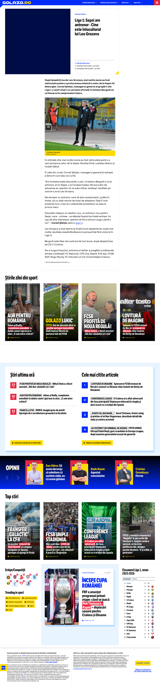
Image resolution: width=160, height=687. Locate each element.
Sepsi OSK (130, 620)
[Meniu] (157, 2)
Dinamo (129, 586)
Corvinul (130, 610)
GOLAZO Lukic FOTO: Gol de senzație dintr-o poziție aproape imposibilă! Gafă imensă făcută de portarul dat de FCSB (60, 312)
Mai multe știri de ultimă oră (28, 443)
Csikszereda (131, 637)
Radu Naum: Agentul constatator (92, 472)
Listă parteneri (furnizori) (82, 669)
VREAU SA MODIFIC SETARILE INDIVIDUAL (143, 670)
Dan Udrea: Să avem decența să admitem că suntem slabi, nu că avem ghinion (47, 472)
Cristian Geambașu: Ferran (137, 472)
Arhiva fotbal (80, 14)
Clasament (127, 579)
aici (22, 674)
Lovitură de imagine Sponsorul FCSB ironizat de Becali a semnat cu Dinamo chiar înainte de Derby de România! (137, 312)
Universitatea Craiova (16, 606)
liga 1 (32, 606)
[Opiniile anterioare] (7, 477)
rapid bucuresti (30, 598)
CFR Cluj (30, 602)
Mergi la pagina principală (98, 443)
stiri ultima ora (13, 598)
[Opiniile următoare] (18, 477)
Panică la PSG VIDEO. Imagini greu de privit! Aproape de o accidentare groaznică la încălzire (43, 412)
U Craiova (130, 600)
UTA (128, 634)
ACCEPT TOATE (143, 663)
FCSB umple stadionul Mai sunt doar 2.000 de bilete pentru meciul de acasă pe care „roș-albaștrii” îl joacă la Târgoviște (60, 531)
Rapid (129, 596)
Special (137, 3)
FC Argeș (130, 607)
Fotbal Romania (88, 3)
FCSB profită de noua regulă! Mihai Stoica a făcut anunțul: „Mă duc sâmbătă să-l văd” (99, 312)
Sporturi (125, 3)
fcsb (10, 610)
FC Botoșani (131, 627)
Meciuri (134, 579)
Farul (128, 613)
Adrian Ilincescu (83, 63)
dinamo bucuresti (15, 602)
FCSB (129, 593)
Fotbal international (108, 3)
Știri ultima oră (22, 375)
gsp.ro (79, 223)
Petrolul (130, 590)
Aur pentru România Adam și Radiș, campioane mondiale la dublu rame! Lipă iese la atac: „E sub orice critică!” (22, 312)
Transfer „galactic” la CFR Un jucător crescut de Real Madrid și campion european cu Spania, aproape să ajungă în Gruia (22, 531)
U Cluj (129, 617)
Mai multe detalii (51, 662)
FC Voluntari (131, 630)
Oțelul (129, 603)
